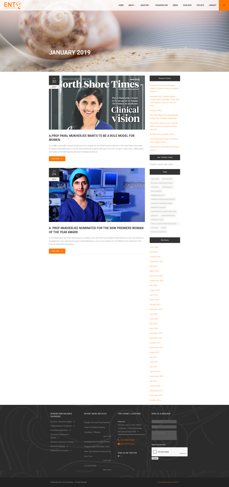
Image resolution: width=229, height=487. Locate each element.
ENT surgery (156, 191)
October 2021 (155, 257)
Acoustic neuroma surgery (61, 422)
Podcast (154, 215)
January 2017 (155, 371)
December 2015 (156, 391)
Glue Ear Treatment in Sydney (62, 442)
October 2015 (155, 400)
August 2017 (155, 352)
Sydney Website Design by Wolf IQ (168, 482)
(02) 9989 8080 (127, 440)
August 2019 (155, 290)
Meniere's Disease (158, 207)
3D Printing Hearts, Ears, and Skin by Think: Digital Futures (164, 140)
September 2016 (156, 376)
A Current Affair (156, 110)
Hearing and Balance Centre (163, 199)
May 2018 (153, 324)
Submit (155, 458)
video (163, 228)
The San (154, 228)
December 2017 (156, 333)
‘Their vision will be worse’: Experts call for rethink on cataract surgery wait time (163, 126)
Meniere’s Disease (57, 446)
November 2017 (156, 338)
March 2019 (154, 300)
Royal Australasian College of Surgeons (163, 224)
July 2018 (153, 314)
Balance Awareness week (161, 183)
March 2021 (154, 271)
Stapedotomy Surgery (59, 450)
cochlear (155, 187)
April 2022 (153, 252)
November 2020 (156, 276)
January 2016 (155, 386)
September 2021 (156, 261)
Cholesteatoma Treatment (61, 426)
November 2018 (156, 309)
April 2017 (153, 367)
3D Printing (167, 179)
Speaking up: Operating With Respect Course (165, 148)
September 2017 (156, 348)
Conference (167, 187)
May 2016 (153, 381)
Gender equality (158, 195)
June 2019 (154, 295)
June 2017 (154, 362)
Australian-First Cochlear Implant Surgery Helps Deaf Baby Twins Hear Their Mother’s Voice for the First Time (164, 101)
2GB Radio (155, 179)
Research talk (157, 219)
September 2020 (156, 281)
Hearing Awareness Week (161, 203)
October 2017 (155, 343)
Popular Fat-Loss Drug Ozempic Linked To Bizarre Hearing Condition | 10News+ (164, 88)
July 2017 (153, 357)
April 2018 (153, 328)
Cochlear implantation (59, 430)
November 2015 (156, 395)
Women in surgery (158, 232)
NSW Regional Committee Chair (163, 211)
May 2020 (153, 285)
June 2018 (154, 319)
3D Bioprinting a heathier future (162, 134)
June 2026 (154, 247)
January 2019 (155, 304)
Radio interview (168, 215)
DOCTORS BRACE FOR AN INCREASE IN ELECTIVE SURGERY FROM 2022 (164, 116)
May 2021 (153, 266)
